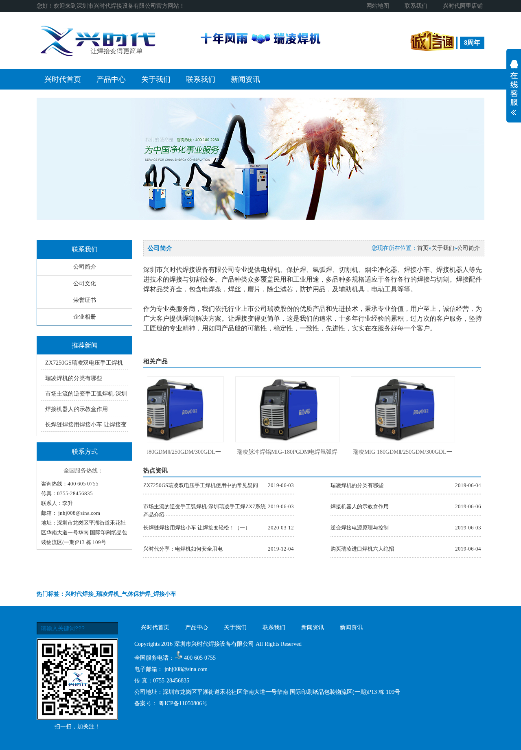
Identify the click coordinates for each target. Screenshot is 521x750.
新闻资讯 (245, 79)
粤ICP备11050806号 (183, 703)
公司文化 (84, 283)
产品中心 (111, 79)
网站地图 (377, 6)
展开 (513, 92)
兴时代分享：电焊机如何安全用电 (183, 549)
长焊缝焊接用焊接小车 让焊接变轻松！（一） (196, 528)
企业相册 (84, 317)
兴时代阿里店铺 (463, 6)
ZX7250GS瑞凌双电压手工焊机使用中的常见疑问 (200, 485)
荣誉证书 (84, 300)
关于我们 (156, 79)
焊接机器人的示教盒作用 (76, 409)
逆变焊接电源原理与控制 (360, 528)
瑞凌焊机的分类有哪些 (73, 378)
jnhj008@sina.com (79, 513)
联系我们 (416, 6)
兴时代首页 (62, 79)
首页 (423, 248)
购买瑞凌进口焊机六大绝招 (362, 549)
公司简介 (84, 267)
